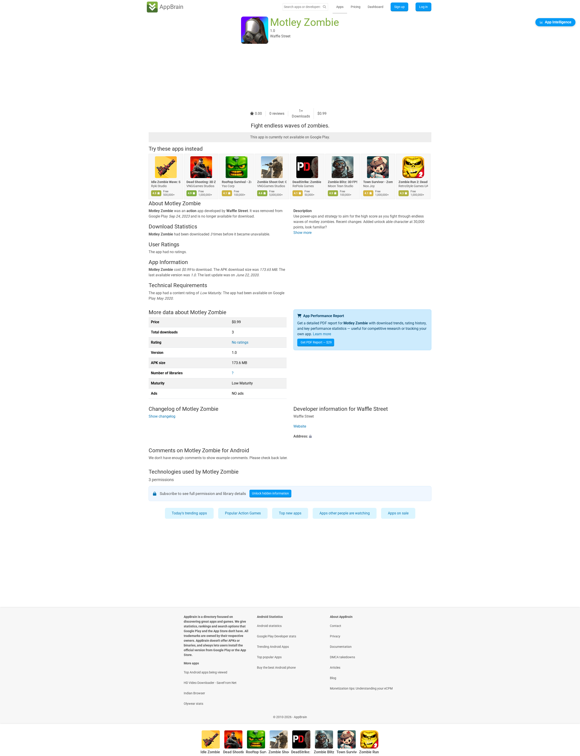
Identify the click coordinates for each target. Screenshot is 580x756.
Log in (423, 7)
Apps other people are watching (344, 513)
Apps (339, 7)
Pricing (355, 7)
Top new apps (290, 513)
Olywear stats (193, 703)
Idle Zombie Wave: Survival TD (166, 182)
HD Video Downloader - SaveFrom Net (210, 683)
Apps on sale (398, 513)
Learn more (322, 334)
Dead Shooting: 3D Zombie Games (201, 182)
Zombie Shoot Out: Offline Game (272, 182)
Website (299, 426)
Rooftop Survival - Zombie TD (236, 182)
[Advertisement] (284, 76)
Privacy (335, 636)
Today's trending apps (189, 513)
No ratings (240, 342)
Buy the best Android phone (276, 667)
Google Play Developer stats (276, 636)
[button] (362, 436)
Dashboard (375, 7)
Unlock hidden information (270, 493)
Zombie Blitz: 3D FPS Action (342, 182)
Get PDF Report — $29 (316, 342)
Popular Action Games (243, 513)
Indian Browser (194, 693)
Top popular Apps (269, 657)
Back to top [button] (569, 714)
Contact (335, 626)
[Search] (324, 6)
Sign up (399, 7)
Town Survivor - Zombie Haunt (378, 182)
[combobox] (302, 6)
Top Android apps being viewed (205, 672)
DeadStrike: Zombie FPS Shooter (307, 182)
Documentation (341, 646)
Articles (335, 667)
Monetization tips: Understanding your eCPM (361, 688)
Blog (333, 678)
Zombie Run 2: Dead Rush (413, 182)
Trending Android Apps (273, 646)
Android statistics (269, 626)
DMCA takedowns (342, 657)
